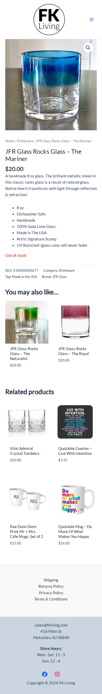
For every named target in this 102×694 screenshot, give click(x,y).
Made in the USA (24, 277)
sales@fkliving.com (51, 625)
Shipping (51, 580)
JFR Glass (59, 277)
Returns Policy (51, 586)
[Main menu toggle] (91, 19)
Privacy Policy (51, 593)
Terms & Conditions (51, 599)
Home (9, 141)
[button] (88, 47)
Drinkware (25, 141)
